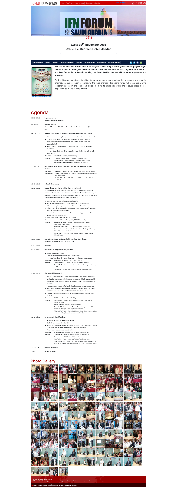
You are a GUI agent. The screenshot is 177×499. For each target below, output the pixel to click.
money (34, 485)
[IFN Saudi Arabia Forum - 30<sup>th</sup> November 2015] (35, 369)
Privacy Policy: (37, 481)
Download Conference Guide (41, 96)
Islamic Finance (44, 485)
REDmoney (57, 485)
